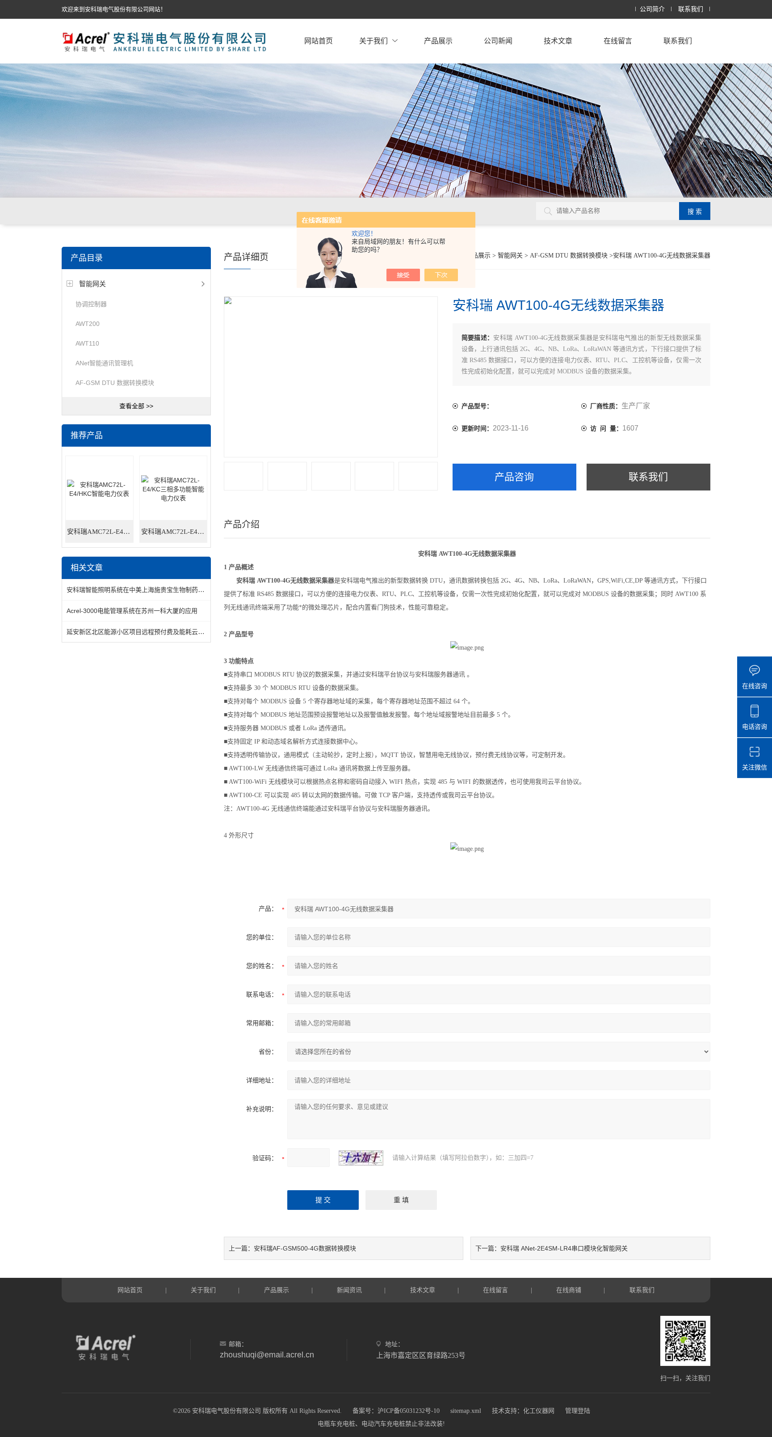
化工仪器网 (538, 1410)
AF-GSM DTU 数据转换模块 (115, 382)
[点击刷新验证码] (361, 1158)
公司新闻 (498, 41)
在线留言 (618, 41)
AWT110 (87, 343)
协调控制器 (91, 304)
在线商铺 (568, 1289)
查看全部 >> (136, 406)
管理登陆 (577, 1410)
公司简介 (652, 9)
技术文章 (558, 41)
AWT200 (88, 323)
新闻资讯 (349, 1289)
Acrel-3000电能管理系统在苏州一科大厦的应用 (132, 610)
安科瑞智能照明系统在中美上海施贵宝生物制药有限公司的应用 (154, 589)
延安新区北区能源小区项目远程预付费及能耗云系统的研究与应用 (157, 631)
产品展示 (438, 41)
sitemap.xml (465, 1410)
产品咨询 (514, 476)
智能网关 (92, 283)
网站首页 (318, 41)
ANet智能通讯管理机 (104, 363)
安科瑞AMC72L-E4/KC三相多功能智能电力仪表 (174, 531)
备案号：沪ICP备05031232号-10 (396, 1410)
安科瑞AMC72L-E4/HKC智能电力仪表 (100, 531)
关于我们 (373, 41)
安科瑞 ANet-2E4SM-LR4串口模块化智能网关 (564, 1248)
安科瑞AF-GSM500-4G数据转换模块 (305, 1248)
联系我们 (690, 9)
